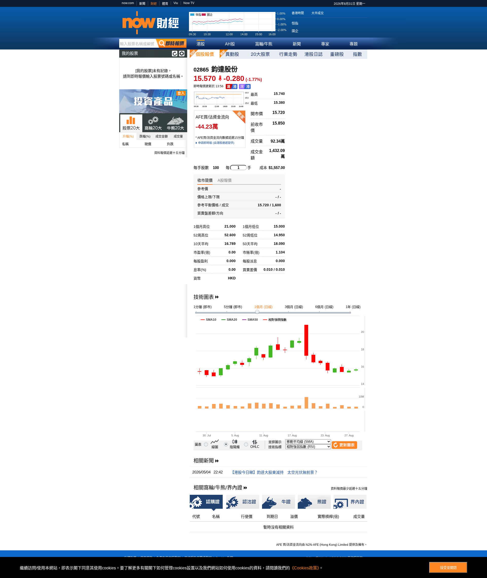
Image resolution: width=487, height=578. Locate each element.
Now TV (188, 3)
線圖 (215, 447)
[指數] (357, 54)
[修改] (182, 53)
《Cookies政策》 (304, 568)
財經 (154, 4)
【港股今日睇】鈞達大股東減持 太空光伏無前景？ (274, 472)
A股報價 (225, 180)
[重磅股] (336, 54)
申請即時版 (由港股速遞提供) (216, 142)
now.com (128, 3)
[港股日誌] (313, 54)
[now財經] (152, 23)
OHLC (254, 447)
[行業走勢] (288, 54)
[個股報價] (205, 54)
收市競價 (205, 180)
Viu (175, 3)
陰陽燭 (235, 447)
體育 (165, 4)
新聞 (142, 4)
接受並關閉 (448, 568)
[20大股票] (260, 54)
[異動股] (232, 54)
